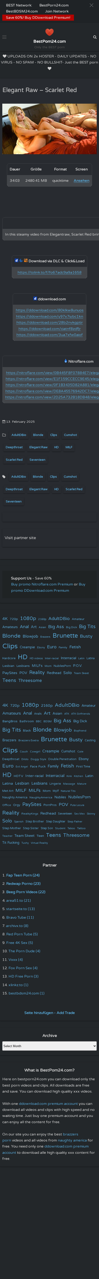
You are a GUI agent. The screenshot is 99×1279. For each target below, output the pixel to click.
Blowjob (30, 636)
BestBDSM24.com (22, 11)
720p (14, 619)
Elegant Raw (38, 447)
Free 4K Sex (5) (19, 942)
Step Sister (31, 828)
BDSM (48, 721)
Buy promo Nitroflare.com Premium (42, 584)
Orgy (16, 805)
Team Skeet (81, 673)
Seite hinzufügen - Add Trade (49, 1012)
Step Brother (35, 821)
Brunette (65, 635)
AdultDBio (19, 435)
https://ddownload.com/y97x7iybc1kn (49, 316)
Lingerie (55, 784)
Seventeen (37, 460)
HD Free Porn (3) (23, 976)
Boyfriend (80, 730)
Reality (37, 672)
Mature (81, 783)
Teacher (7, 836)
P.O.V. (77, 666)
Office (6, 805)
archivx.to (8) (17, 926)
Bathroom (27, 721)
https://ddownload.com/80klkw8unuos (50, 310)
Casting (90, 740)
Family (63, 647)
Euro (52, 646)
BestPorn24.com (54, 5)
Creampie (27, 647)
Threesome (30, 680)
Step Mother (11, 828)
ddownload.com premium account (48, 1103)
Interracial (68, 658)
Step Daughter (55, 821)
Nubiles (60, 797)
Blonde (38, 435)
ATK (66, 713)
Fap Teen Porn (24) (23, 875)
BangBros (9, 721)
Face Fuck (38, 766)
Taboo (71, 828)
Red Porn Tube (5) (22, 934)
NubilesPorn (62, 666)
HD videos (36, 658)
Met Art (7, 791)
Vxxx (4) (16, 959)
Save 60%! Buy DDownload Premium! (38, 17)
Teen (40, 836)
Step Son (47, 828)
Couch (24, 751)
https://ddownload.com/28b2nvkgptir (49, 322)
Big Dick (71, 627)
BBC (38, 721)
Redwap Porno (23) (23, 883)
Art (34, 627)
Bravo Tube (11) (20, 917)
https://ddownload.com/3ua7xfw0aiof (49, 335)
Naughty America (14, 797)
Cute (80, 751)
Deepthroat (14, 447)
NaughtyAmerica (40, 797)
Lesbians (23, 666)
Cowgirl (35, 751)
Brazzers (45, 636)
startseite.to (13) (20, 909)
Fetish (75, 647)
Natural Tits (68, 791)
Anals (38, 714)
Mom (48, 666)
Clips (53, 435)
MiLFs (35, 790)
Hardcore (9, 658)
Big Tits (87, 627)
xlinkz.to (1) (18, 985)
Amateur (78, 619)
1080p (28, 618)
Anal (24, 626)
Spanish (18, 821)
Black (27, 730)
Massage (69, 783)
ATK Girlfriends (80, 713)
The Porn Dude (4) (24, 951)
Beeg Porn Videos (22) (25, 892)
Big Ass (56, 627)
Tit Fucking (10, 843)
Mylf (56, 791)
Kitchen (78, 776)
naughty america (72, 1140)
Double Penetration (62, 759)
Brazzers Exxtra (28, 740)
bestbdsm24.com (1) (26, 993)
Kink (69, 776)
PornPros (50, 805)
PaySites (9, 673)
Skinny (91, 813)
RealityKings (29, 813)
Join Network (57, 11)
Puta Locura (77, 805)
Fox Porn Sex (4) (23, 968)
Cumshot (70, 435)
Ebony (41, 647)
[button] (91, 5)
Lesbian (8, 666)
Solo (67, 672)
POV (23, 673)
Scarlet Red (14, 460)
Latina (91, 658)
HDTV (18, 776)
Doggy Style (38, 759)
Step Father (74, 821)
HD (56, 447)
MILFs (37, 666)
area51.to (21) (18, 900)
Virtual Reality (39, 842)
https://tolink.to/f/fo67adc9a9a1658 (49, 272)
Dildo (25, 759)
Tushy (25, 842)
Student (60, 828)
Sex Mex (79, 813)
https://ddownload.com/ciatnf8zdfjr (49, 328)
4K (5, 618)
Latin (81, 658)
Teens (9, 680)
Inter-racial (52, 658)
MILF (69, 447)
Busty (86, 636)
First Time (83, 766)
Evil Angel (22, 766)
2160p (42, 619)
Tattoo (81, 828)
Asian (42, 627)
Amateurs (10, 627)
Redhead (54, 673)
